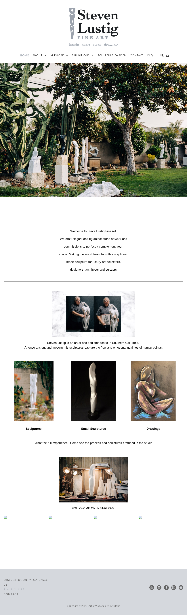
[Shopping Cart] (167, 55)
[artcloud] (151, 587)
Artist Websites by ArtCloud (104, 606)
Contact (11, 594)
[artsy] (173, 587)
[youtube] (181, 587)
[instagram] (159, 587)
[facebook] (166, 587)
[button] (40, 55)
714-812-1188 (14, 589)
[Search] (162, 55)
